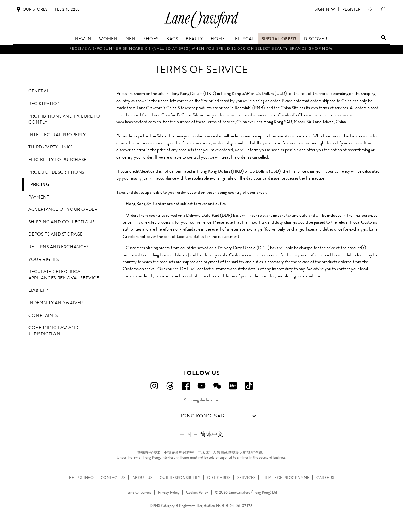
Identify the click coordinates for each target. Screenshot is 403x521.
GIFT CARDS (218, 477)
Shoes (150, 39)
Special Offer (279, 39)
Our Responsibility (180, 477)
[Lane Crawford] (201, 27)
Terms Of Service (138, 492)
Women (108, 39)
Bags (172, 39)
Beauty (194, 39)
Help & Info (81, 477)
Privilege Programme (285, 477)
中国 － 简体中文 (201, 434)
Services (246, 477)
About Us (143, 477)
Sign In (322, 9)
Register (351, 9)
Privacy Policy (168, 492)
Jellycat (243, 39)
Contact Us (113, 477)
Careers (325, 477)
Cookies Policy (197, 492)
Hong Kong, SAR (201, 415)
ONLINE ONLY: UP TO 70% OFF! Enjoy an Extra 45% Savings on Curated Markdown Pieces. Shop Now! (201, 49)
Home (218, 39)
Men (130, 39)
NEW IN (83, 39)
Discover (315, 39)
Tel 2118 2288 (67, 9)
